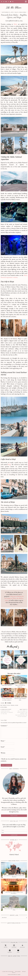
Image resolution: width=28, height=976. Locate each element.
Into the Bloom (14, 7)
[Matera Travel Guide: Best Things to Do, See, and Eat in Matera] (20, 679)
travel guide (14, 705)
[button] (26, 1)
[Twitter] (1, 1)
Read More (14, 815)
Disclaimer (18, 971)
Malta (16, 12)
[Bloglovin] (8, 1)
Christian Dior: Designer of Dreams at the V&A (7, 711)
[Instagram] (3, 1)
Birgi (9, 464)
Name (3, 741)
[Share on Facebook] (6, 703)
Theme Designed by (14, 974)
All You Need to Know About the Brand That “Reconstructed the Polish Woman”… (21, 713)
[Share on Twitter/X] (7, 703)
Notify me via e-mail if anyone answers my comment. (13, 760)
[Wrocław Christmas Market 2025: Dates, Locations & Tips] (7, 692)
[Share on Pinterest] (9, 703)
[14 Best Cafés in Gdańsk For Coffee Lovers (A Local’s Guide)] (7, 679)
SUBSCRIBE (14, 835)
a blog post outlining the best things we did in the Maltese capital (14, 598)
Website (3, 753)
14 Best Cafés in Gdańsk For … (7, 685)
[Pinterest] (6, 1)
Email (3, 747)
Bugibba (4, 707)
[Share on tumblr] (10, 703)
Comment (4, 726)
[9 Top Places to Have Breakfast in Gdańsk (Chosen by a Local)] (20, 692)
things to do (6, 705)
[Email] (10, 1)
